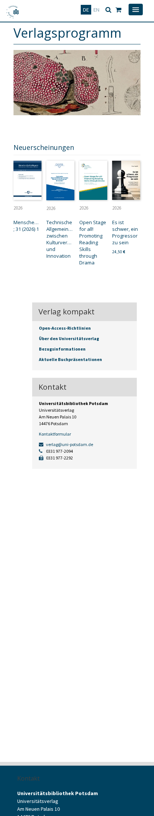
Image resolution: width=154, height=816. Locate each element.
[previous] (120, 128)
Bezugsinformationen (62, 349)
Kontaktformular (55, 434)
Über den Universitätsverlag (69, 338)
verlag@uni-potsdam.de (69, 444)
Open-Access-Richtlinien (65, 328)
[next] (131, 128)
